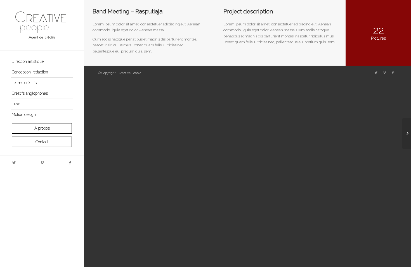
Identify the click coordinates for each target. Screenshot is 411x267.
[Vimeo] (42, 163)
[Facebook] (70, 163)
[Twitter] (14, 163)
